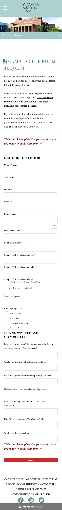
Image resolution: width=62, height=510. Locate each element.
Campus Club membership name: (19, 255)
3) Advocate (14, 288)
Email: (8, 201)
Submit (31, 460)
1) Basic (12, 282)
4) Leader (29, 288)
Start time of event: (13, 230)
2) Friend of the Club (30, 282)
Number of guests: (13, 296)
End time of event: (13, 242)
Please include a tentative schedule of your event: (26, 389)
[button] (54, 226)
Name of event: (11, 165)
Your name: (10, 177)
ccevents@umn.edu (28, 126)
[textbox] (30, 171)
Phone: (8, 189)
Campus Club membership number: (20, 267)
